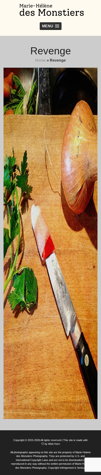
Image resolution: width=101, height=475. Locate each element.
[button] (51, 26)
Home (40, 60)
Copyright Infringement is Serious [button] (67, 467)
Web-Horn (54, 443)
